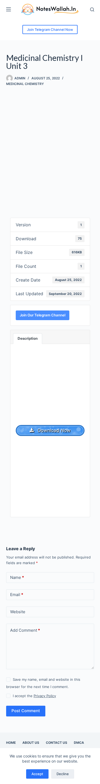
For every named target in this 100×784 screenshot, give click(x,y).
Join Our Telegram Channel (42, 315)
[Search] (92, 10)
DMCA (79, 743)
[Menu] (8, 9)
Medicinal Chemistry (25, 84)
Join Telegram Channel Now (50, 29)
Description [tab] (28, 338)
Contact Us (56, 743)
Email (16, 594)
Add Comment (25, 630)
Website (17, 611)
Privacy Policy (45, 696)
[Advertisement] (50, 147)
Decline (63, 774)
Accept (37, 774)
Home (11, 743)
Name (17, 577)
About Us (30, 743)
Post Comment (25, 710)
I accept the (34, 696)
